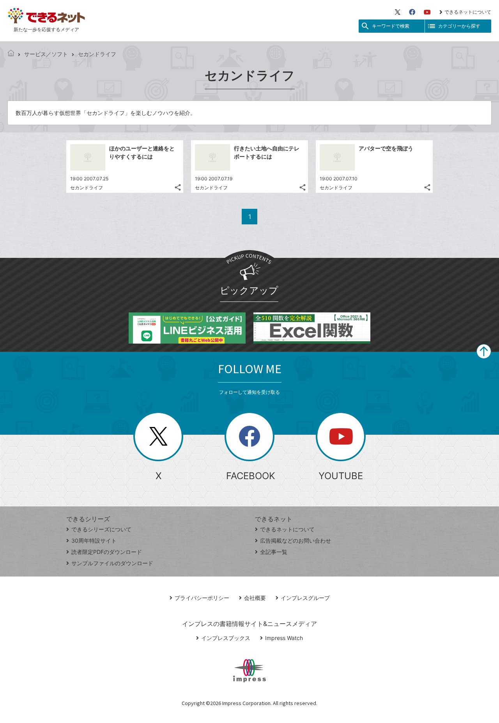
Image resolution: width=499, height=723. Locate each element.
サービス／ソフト (46, 54)
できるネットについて (467, 12)
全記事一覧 (273, 551)
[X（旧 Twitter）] (397, 12)
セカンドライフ (86, 187)
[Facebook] (412, 12)
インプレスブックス (225, 638)
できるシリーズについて (101, 529)
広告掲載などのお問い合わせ (295, 540)
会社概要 (255, 597)
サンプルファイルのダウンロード (112, 563)
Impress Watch (284, 638)
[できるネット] (11, 54)
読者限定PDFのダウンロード (106, 551)
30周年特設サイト (94, 540)
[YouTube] (427, 12)
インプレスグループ (305, 597)
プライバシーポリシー (202, 597)
